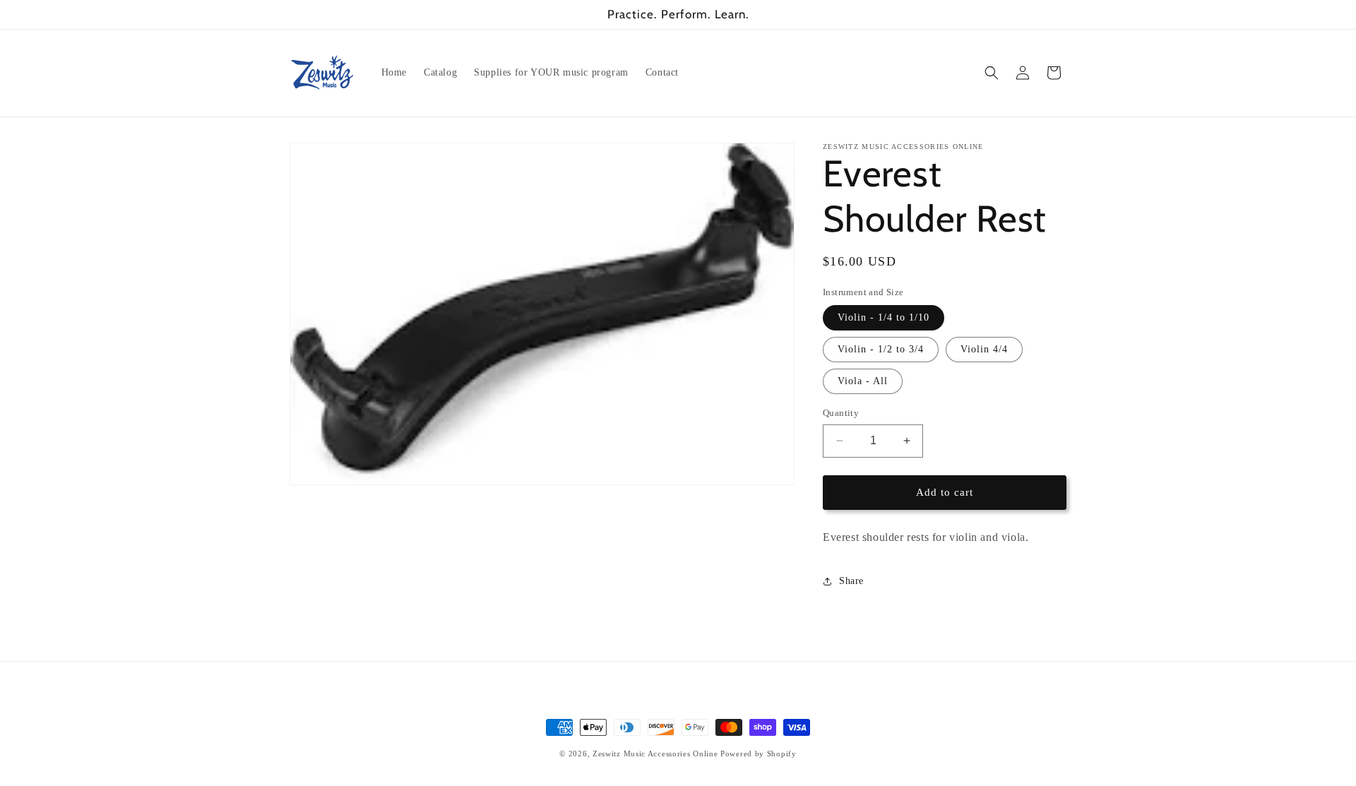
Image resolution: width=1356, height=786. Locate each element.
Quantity (841, 412)
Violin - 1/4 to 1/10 (883, 317)
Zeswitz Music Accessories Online (655, 753)
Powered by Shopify (758, 753)
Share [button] (851, 581)
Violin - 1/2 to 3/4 (881, 349)
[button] (991, 72)
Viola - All (863, 381)
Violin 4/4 (984, 349)
